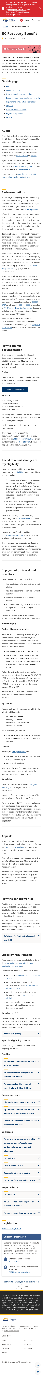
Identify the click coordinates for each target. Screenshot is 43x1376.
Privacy (4, 1352)
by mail (33, 155)
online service (22, 155)
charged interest (19, 751)
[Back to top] (37, 1364)
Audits (8, 86)
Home (5, 26)
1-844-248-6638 (24, 169)
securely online (24, 518)
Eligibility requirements (15, 113)
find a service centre (11, 1331)
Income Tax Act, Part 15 (11, 1228)
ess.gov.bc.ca (15, 14)
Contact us (28, 1348)
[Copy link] (37, 1371)
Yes (19, 1286)
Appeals (9, 105)
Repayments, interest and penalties (21, 102)
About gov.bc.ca (7, 1344)
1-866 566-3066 (24, 305)
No (26, 1286)
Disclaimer (6, 1348)
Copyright (27, 1344)
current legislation (30, 209)
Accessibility (28, 1340)
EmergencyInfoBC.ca (17, 9)
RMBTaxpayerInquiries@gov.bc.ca (18, 308)
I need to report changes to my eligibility (23, 98)
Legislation (10, 117)
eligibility (19, 472)
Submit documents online (14, 389)
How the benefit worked (16, 109)
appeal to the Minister (15, 847)
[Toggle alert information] (21, 20)
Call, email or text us (28, 1328)
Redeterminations (13, 90)
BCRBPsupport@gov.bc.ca (24, 166)
